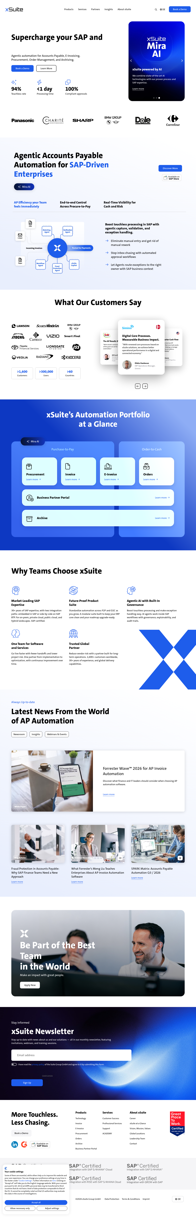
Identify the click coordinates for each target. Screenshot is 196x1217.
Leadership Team (137, 1138)
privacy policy (38, 1064)
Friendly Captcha (47, 1075)
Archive (78, 1143)
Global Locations (137, 1133)
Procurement (81, 1133)
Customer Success (111, 1118)
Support (106, 1128)
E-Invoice (79, 1128)
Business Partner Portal (86, 1148)
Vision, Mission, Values (140, 1128)
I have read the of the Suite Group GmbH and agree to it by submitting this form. (61, 1064)
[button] (131, 61)
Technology (80, 1118)
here (54, 1180)
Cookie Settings (25, 1180)
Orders (78, 1138)
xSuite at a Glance (138, 1123)
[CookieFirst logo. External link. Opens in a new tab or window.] (6, 1168)
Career (133, 1118)
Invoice (78, 1123)
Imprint (146, 1199)
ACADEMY (107, 1133)
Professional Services (112, 1123)
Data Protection (112, 1199)
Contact (133, 1143)
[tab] (30, 203)
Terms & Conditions (131, 1199)
